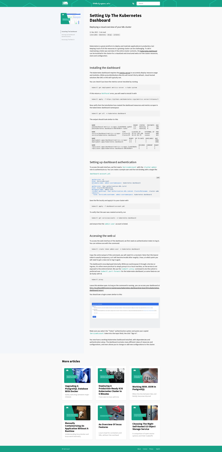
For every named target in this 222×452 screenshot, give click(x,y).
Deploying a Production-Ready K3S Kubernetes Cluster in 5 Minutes (111, 389)
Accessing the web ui (68, 39)
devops (110, 35)
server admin (93, 35)
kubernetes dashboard (148, 51)
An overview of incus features (110, 426)
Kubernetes (102, 35)
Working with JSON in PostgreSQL (144, 388)
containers (117, 35)
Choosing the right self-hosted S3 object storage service (144, 426)
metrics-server (124, 73)
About (139, 449)
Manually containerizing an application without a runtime (76, 427)
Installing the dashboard (69, 31)
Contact (145, 449)
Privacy (151, 449)
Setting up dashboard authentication (68, 35)
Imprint (158, 449)
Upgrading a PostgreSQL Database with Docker (76, 388)
